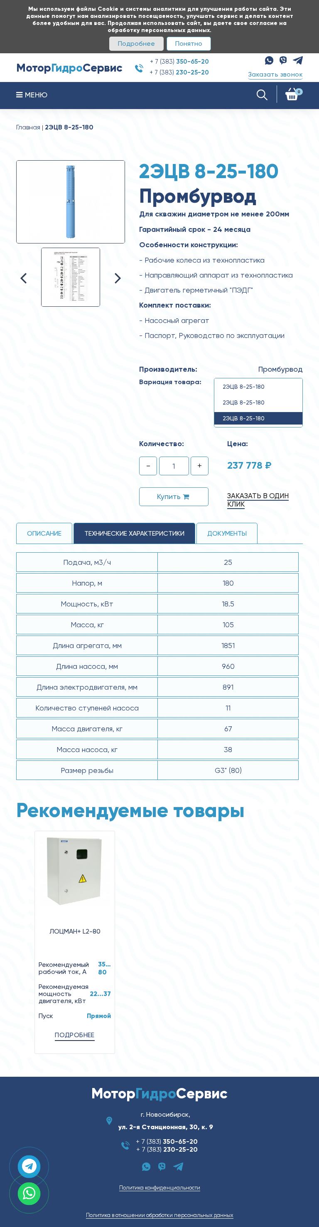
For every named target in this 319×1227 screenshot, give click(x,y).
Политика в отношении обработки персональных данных (159, 1215)
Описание (44, 533)
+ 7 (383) (179, 61)
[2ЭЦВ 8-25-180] (70, 201)
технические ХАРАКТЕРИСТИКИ (134, 533)
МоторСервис (69, 68)
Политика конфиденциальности (159, 1188)
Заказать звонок (275, 74)
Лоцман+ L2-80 (75, 931)
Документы (227, 533)
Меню (34, 94)
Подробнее (136, 43)
